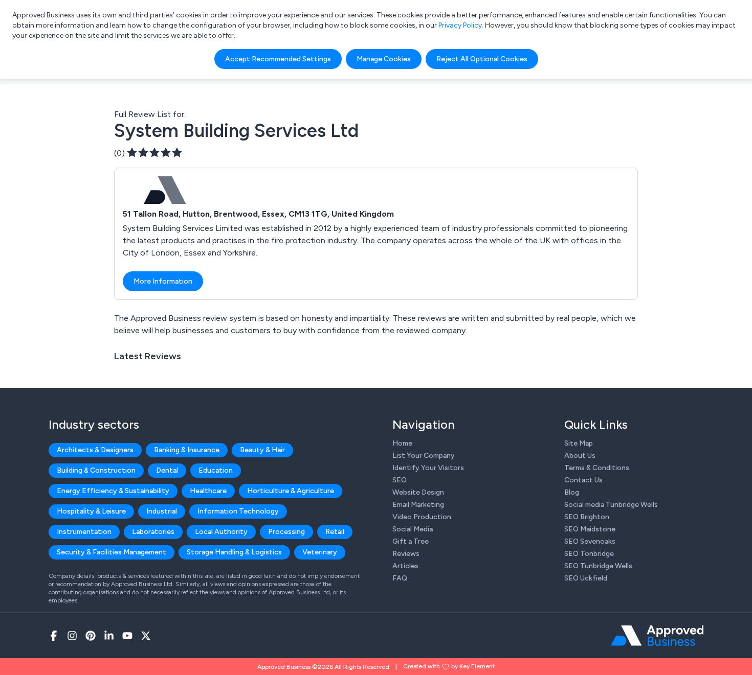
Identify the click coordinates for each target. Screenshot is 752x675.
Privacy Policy (460, 25)
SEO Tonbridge (589, 553)
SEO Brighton (586, 517)
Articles (405, 566)
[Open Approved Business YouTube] (127, 636)
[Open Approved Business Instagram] (72, 636)
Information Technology (238, 511)
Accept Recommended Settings (278, 59)
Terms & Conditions (596, 467)
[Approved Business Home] (657, 635)
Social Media (412, 529)
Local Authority (221, 531)
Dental (167, 470)
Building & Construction (96, 470)
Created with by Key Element (449, 666)
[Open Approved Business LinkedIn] (109, 636)
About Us (579, 455)
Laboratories (153, 531)
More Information (163, 281)
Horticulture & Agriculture (290, 490)
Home (402, 443)
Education (215, 470)
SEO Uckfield (585, 578)
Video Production (421, 517)
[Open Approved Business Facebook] (54, 636)
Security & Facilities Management (111, 552)
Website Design (418, 492)
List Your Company (423, 455)
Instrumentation (84, 531)
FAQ (399, 578)
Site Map (578, 443)
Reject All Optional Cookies (481, 59)
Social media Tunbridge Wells (611, 504)
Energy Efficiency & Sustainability (113, 490)
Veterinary (319, 552)
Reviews (405, 553)
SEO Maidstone (589, 529)
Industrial (161, 511)
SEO (399, 480)
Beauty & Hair (262, 450)
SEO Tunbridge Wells (598, 566)
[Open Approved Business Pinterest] (90, 636)
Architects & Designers (95, 450)
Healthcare (208, 490)
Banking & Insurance (186, 450)
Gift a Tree (410, 541)
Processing (286, 531)
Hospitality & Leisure (91, 511)
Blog (571, 492)
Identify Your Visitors (428, 467)
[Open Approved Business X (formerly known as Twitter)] (146, 636)
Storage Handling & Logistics (234, 552)
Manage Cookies (384, 59)
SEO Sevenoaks (589, 541)
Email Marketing (418, 504)
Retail (334, 531)
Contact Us (583, 480)
